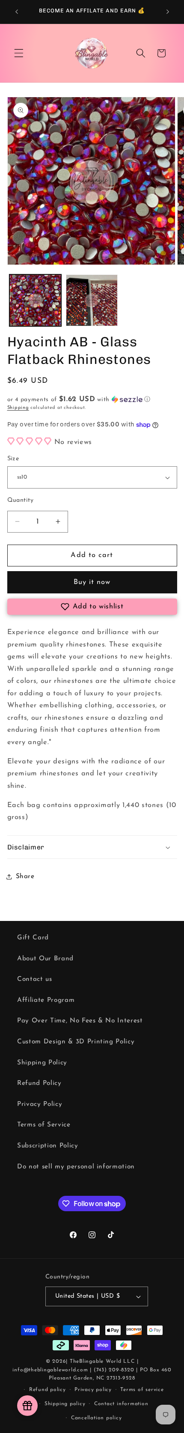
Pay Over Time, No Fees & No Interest (80, 1020)
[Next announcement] (167, 11)
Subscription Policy (47, 1145)
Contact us (34, 979)
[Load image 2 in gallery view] (92, 300)
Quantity (20, 500)
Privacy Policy (39, 1104)
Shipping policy (65, 1403)
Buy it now (92, 582)
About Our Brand (45, 958)
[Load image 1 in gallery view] (35, 300)
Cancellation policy (96, 1418)
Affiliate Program (45, 1000)
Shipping (18, 407)
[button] (19, 53)
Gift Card (33, 937)
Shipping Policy (42, 1062)
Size (13, 459)
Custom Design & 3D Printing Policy (75, 1041)
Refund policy (47, 1389)
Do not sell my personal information (76, 1166)
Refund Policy (39, 1083)
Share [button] (25, 876)
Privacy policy (93, 1389)
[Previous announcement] (16, 11)
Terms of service (141, 1389)
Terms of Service (44, 1124)
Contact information (121, 1403)
